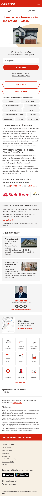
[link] (10, 3)
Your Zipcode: (9, 61)
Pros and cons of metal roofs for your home (11, 241)
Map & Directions (25, 328)
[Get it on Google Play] (22, 475)
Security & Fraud (7, 450)
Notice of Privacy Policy (9, 459)
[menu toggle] (38, 3)
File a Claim (21, 84)
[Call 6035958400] (17, 306)
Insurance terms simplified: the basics (11, 264)
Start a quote (21, 67)
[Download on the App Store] (8, 475)
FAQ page (32, 186)
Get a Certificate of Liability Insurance (21, 309)
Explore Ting (6, 220)
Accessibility (6, 453)
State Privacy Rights (8, 462)
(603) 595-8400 (15, 186)
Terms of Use (6, 456)
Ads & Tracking (6, 447)
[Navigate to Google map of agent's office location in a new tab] (25, 306)
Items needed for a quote (21, 75)
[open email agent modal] (21, 306)
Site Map (4, 464)
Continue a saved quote (20, 73)
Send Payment (21, 91)
